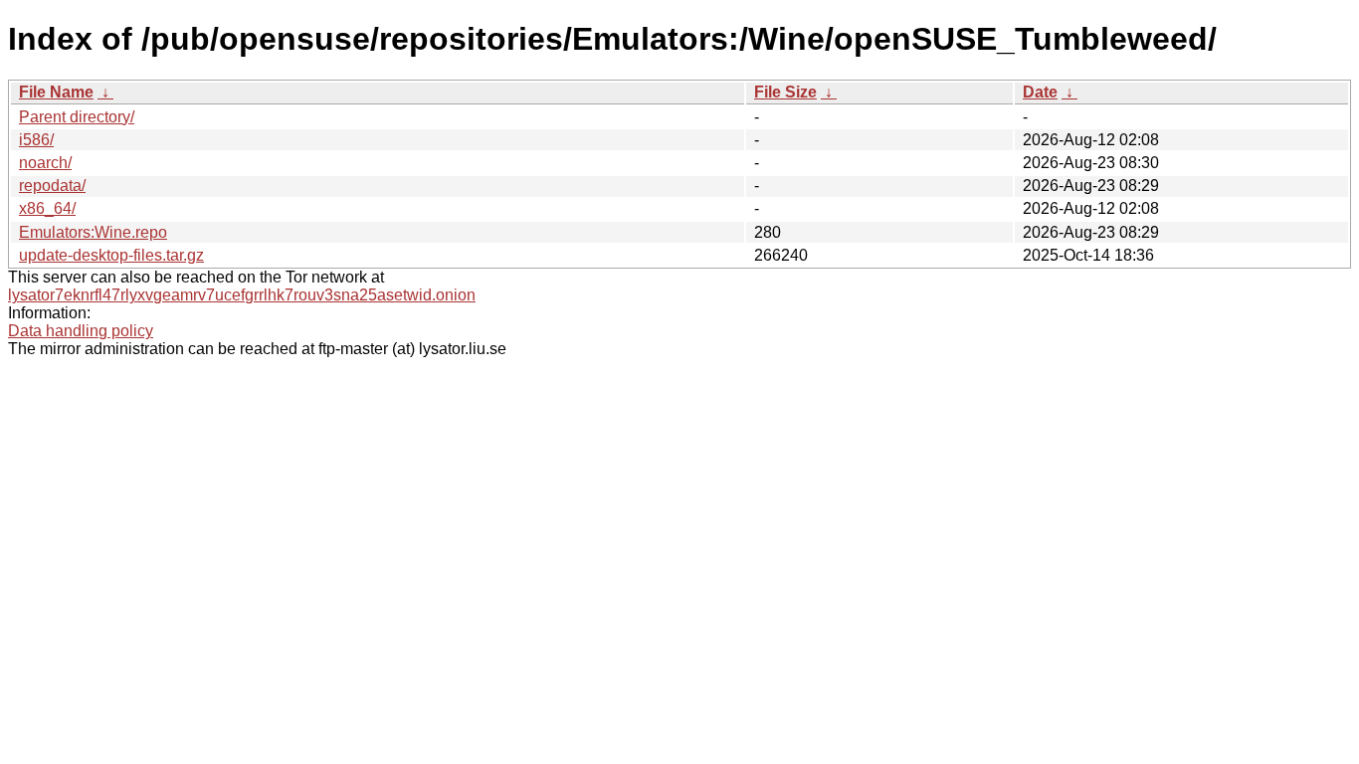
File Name (56, 92)
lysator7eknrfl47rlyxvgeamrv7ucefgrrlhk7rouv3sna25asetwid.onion (242, 294)
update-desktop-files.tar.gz (111, 255)
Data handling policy (80, 330)
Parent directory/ (76, 116)
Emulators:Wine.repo (93, 232)
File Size (785, 92)
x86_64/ (47, 208)
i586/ (36, 139)
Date (1040, 92)
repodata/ (52, 185)
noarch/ (45, 162)
